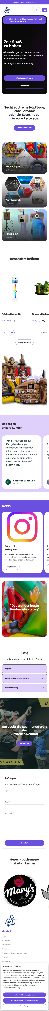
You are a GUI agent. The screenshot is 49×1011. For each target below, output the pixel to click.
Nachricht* (9, 813)
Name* (7, 791)
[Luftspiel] (6, 10)
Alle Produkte (24, 342)
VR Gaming (24, 743)
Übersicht (5, 957)
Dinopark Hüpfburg (11, 314)
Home (4, 936)
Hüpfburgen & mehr (24, 78)
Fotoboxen (24, 86)
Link (20, 891)
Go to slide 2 (43, 332)
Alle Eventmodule (24, 128)
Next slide (12, 332)
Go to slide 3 (45, 332)
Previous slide (4, 332)
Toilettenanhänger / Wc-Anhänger (14, 953)
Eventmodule (6, 945)
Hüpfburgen (6, 940)
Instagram (12, 567)
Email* (7, 802)
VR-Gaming (6, 962)
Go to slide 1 (41, 332)
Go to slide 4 (47, 332)
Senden (24, 843)
